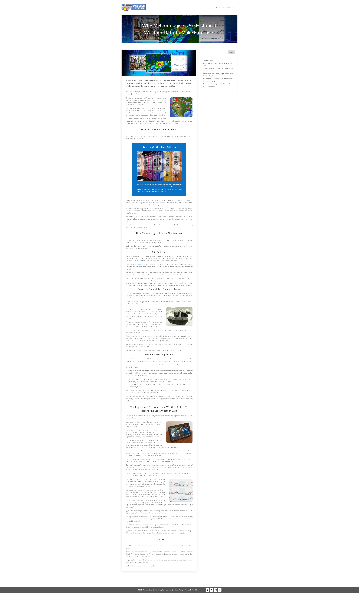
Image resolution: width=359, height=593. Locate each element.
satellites (189, 264)
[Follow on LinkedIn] (207, 590)
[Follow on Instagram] (215, 590)
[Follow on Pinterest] (211, 590)
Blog (223, 7)
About (218, 7)
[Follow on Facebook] (219, 590)
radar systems (139, 264)
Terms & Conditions (192, 590)
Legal (229, 7)
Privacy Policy (178, 590)
